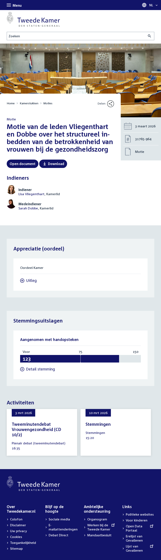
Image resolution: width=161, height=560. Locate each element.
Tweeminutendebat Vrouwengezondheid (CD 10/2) (36, 429)
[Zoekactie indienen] (149, 36)
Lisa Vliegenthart (31, 194)
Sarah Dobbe (28, 208)
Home (11, 103)
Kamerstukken (29, 103)
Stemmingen (98, 424)
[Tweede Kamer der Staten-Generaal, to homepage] (33, 19)
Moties (47, 103)
